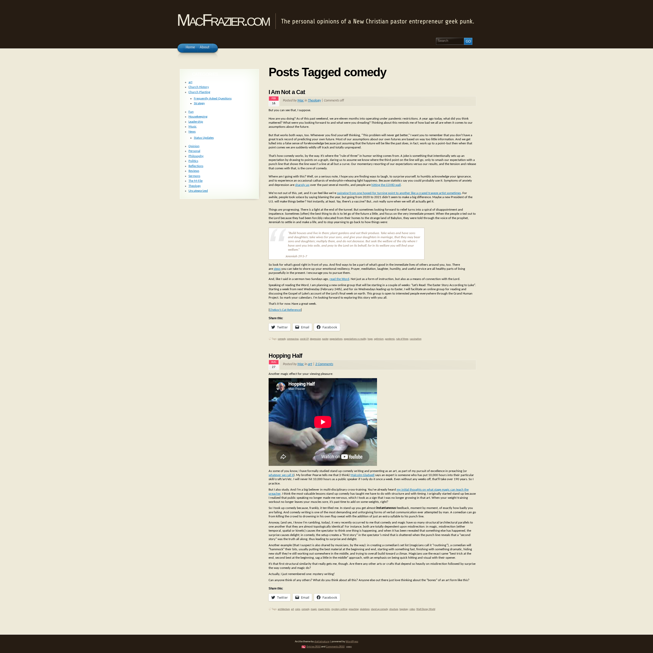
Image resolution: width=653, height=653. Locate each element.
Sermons (194, 176)
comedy (282, 339)
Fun (191, 111)
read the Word (339, 279)
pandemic (390, 339)
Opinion (194, 146)
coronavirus (293, 339)
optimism (379, 339)
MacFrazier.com (223, 20)
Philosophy (196, 156)
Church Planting (199, 92)
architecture (284, 609)
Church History (199, 87)
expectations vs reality (355, 339)
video (412, 609)
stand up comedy (379, 609)
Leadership (196, 121)
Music (193, 126)
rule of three (402, 339)
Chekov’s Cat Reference (285, 310)
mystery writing (339, 609)
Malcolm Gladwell (362, 475)
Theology (314, 101)
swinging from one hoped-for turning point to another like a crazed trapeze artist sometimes (399, 193)
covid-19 (304, 339)
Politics (193, 161)
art (310, 364)
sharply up (302, 185)
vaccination (415, 339)
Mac (300, 101)
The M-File (196, 181)
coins (297, 609)
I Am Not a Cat (287, 92)
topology (403, 609)
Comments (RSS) (335, 646)
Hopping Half (285, 355)
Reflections (196, 166)
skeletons (365, 609)
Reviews (194, 171)
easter (325, 339)
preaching (354, 609)
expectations (336, 339)
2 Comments (324, 364)
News (192, 131)
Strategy (199, 103)
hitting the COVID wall (386, 185)
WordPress (352, 641)
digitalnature (321, 641)
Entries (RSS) (314, 646)
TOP (349, 647)
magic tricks (324, 609)
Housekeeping (198, 116)
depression (315, 339)
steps (277, 269)
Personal (194, 151)
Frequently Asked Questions (213, 98)
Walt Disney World (425, 609)
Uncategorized (198, 191)
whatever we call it (281, 475)
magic (314, 609)
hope (370, 339)
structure (393, 609)
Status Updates (204, 137)
